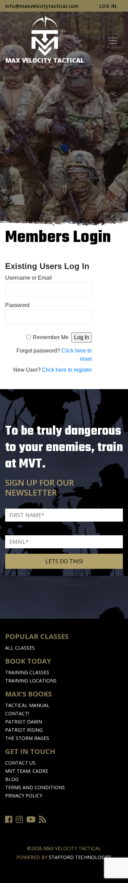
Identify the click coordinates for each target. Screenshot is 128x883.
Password (17, 305)
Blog (11, 779)
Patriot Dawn (23, 721)
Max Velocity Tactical (44, 60)
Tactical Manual (27, 705)
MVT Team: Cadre (26, 771)
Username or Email (28, 278)
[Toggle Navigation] (113, 41)
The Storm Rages (27, 738)
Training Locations (31, 680)
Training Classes (27, 672)
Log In (108, 6)
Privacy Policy (23, 795)
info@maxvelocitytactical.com (42, 6)
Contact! (17, 713)
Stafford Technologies (80, 857)
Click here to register (67, 370)
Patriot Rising (24, 730)
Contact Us (20, 762)
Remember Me (51, 337)
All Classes (20, 647)
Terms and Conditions (35, 787)
